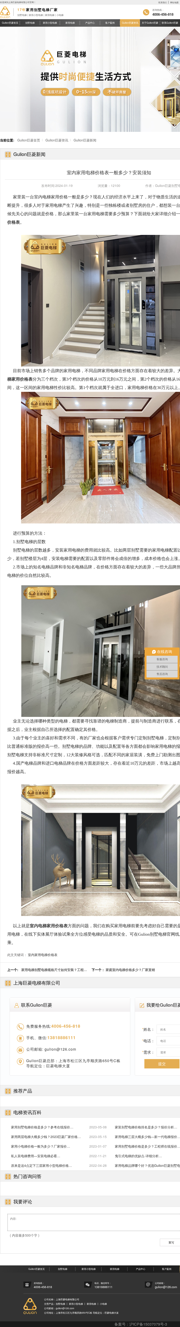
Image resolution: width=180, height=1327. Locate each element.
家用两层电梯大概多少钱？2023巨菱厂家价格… (46, 1136)
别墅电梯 (30, 22)
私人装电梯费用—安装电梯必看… (35, 1155)
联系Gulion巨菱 (170, 22)
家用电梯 (70, 22)
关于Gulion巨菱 (150, 22)
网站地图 (174, 2)
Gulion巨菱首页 (10, 22)
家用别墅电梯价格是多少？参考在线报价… (42, 1127)
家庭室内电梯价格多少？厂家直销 (130, 969)
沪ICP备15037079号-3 (148, 1324)
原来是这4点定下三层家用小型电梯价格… (41, 1165)
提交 (162, 1063)
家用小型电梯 (50, 22)
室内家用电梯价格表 (42, 954)
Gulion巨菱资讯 (130, 22)
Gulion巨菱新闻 (85, 140)
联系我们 (162, 2)
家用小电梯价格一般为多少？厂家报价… (40, 1146)
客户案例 (110, 22)
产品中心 (90, 22)
